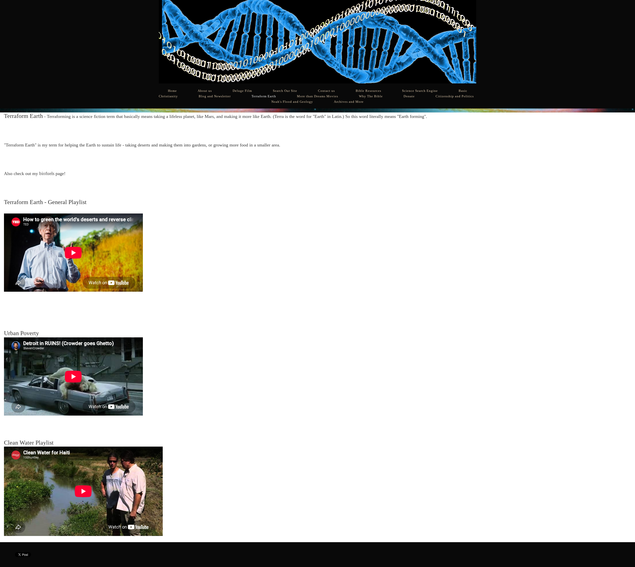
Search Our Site (285, 91)
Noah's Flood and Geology (292, 102)
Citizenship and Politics (455, 96)
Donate (409, 96)
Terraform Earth (264, 96)
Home (172, 91)
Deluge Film (242, 91)
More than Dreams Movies (317, 96)
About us (205, 91)
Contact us (326, 91)
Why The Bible (371, 96)
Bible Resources (368, 91)
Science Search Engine (420, 91)
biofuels (46, 173)
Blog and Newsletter (215, 96)
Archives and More (349, 102)
